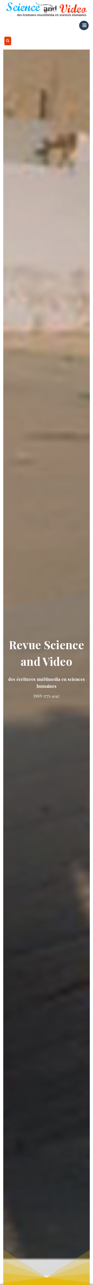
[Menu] (84, 25)
